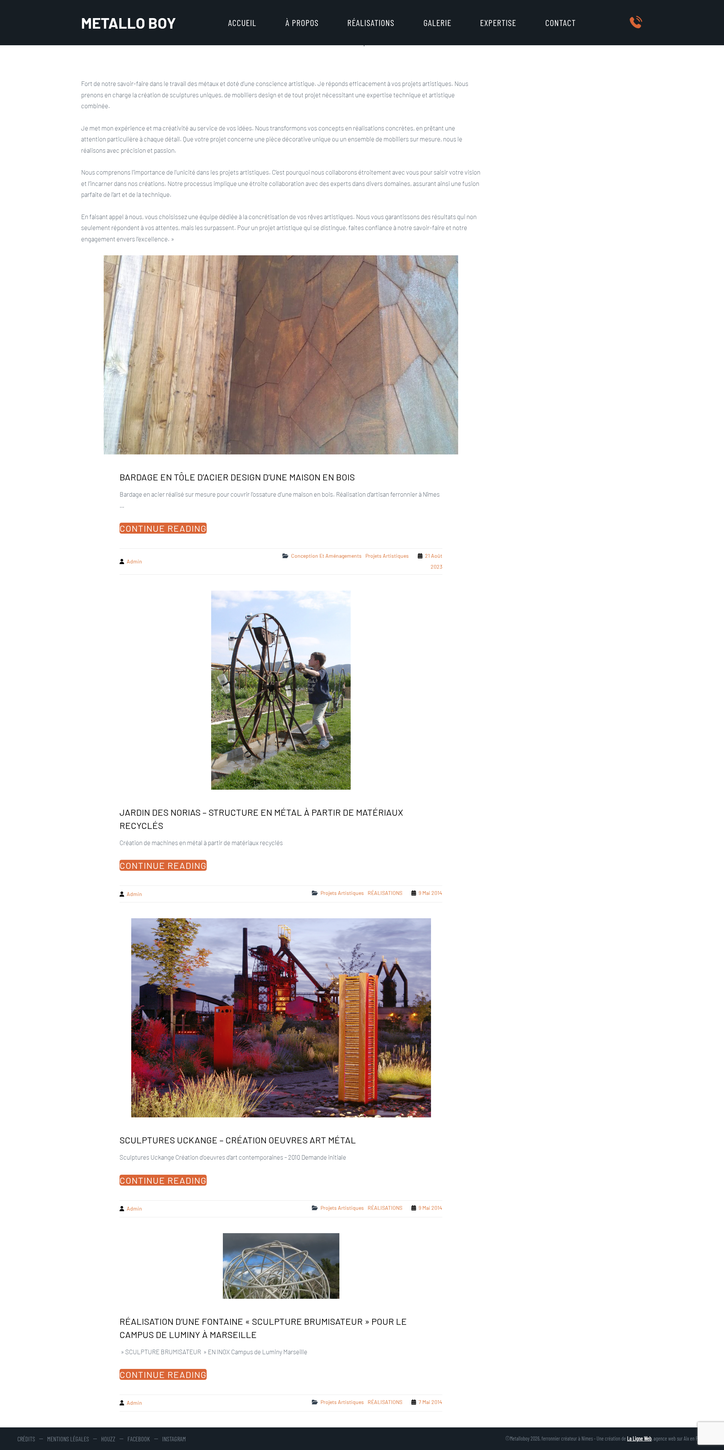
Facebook (138, 1438)
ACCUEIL (242, 22)
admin (134, 561)
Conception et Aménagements (326, 555)
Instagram (174, 1438)
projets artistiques (387, 555)
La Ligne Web (639, 1438)
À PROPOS (302, 22)
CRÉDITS (26, 1438)
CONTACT (560, 22)
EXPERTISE (498, 22)
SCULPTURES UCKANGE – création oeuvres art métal (238, 1139)
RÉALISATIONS (370, 22)
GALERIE (437, 22)
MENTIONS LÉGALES (68, 1438)
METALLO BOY (128, 23)
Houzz (108, 1438)
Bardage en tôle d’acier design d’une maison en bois (237, 476)
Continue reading (163, 528)
